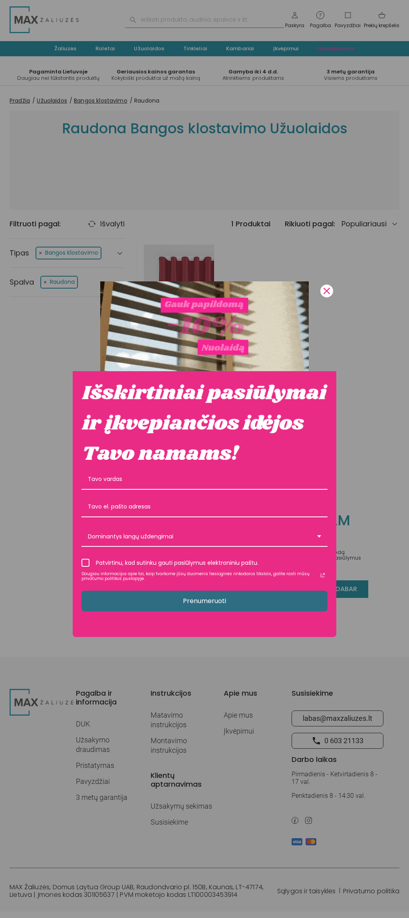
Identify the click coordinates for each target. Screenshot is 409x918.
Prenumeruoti (204, 600)
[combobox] (204, 537)
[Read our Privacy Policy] (323, 575)
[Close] (326, 291)
